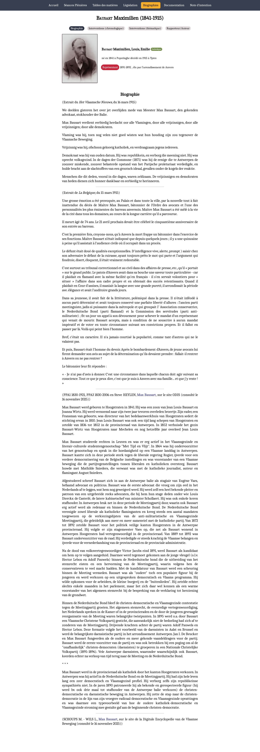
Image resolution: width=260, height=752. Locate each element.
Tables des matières (105, 5)
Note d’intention (200, 5)
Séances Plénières (75, 5)
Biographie (77, 28)
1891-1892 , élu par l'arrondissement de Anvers (138, 67)
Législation (130, 5)
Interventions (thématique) (145, 28)
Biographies (150, 5)
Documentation (174, 5)
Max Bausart (146, 395)
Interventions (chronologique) (106, 28)
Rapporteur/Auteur (178, 28)
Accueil (53, 5)
